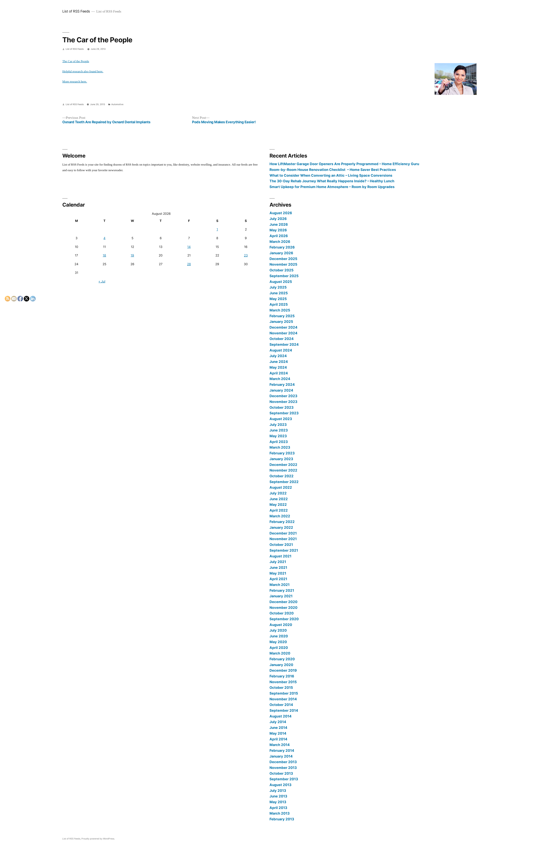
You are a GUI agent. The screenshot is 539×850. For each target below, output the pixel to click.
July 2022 (278, 493)
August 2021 (280, 556)
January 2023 (281, 459)
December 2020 (283, 602)
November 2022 (283, 470)
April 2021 (278, 579)
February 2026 (282, 247)
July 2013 (278, 790)
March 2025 (280, 310)
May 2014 (278, 733)
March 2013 (280, 813)
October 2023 (282, 407)
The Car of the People (75, 61)
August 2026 (281, 213)
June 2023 (279, 430)
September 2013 (284, 779)
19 (132, 255)
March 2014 (280, 745)
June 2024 (279, 362)
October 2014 (281, 705)
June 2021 (278, 567)
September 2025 (284, 276)
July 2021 (278, 562)
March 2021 (280, 585)
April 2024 (279, 373)
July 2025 (278, 287)
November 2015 (283, 682)
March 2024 (280, 379)
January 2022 (281, 527)
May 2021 (278, 573)
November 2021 (283, 539)
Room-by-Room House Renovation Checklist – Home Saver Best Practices (333, 170)
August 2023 (281, 419)
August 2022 (281, 487)
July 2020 (278, 630)
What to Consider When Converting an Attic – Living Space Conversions (331, 175)
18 (104, 255)
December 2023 (283, 396)
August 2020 (281, 625)
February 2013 (282, 819)
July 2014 (278, 722)
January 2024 (281, 390)
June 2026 (279, 224)
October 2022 (282, 476)
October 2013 (281, 773)
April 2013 (278, 808)
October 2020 (282, 613)
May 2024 (278, 367)
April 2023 (279, 442)
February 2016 (282, 676)
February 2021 (282, 590)
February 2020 (282, 659)
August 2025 (281, 282)
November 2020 (283, 607)
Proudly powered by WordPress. (98, 838)
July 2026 (278, 219)
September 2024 (284, 344)
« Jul (102, 281)
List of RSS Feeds (76, 11)
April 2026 (279, 236)
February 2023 (282, 453)
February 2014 (282, 750)
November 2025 (283, 264)
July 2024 (278, 356)
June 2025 (279, 293)
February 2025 (282, 316)
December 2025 (283, 259)
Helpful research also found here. (82, 71)
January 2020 (281, 665)
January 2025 (281, 321)
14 (189, 247)
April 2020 (279, 648)
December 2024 (283, 327)
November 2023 (283, 402)
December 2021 (283, 533)
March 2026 (280, 241)
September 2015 (284, 693)
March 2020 (280, 653)
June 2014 (278, 727)
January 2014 (281, 756)
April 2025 (279, 304)
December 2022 (283, 465)
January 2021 (281, 596)
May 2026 (278, 230)
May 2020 (278, 642)
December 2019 (283, 670)
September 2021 (284, 550)
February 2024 (282, 384)
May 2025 (278, 299)
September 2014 (284, 710)
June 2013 (278, 796)
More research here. (74, 81)
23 (246, 255)
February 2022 (282, 522)
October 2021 (281, 544)
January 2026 (281, 253)
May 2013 (278, 802)
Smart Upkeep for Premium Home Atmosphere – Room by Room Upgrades (332, 187)
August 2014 (281, 716)
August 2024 (281, 350)
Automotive (117, 104)
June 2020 (279, 636)
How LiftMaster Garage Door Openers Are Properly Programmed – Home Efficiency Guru (344, 164)
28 (189, 264)
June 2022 (279, 499)
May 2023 (278, 436)
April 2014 (278, 739)
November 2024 (283, 333)
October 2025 (282, 270)
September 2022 (284, 482)
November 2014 (283, 699)
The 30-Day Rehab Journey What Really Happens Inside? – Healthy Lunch (332, 181)
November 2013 (283, 768)
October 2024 (282, 339)
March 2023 (280, 447)
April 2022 (279, 510)
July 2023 (278, 424)
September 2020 (284, 619)
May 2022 (278, 504)
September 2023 (284, 413)
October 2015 (281, 687)
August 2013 (280, 785)
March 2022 (280, 516)
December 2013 (283, 762)
